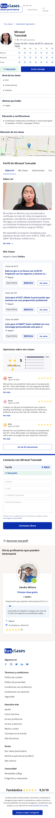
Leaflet (30, 155)
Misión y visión (12, 728)
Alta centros (10, 760)
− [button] (7, 139)
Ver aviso (44, 283)
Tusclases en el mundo (16, 733)
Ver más (6, 243)
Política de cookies (13, 677)
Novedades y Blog (13, 773)
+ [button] (3, 139)
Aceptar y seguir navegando (27, 812)
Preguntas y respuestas (16, 778)
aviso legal (7, 518)
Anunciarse (32, 9)
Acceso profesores (14, 719)
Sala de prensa (12, 738)
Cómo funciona (12, 714)
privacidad (18, 518)
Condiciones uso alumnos (17, 691)
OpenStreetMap (41, 155)
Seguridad (9, 696)
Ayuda (8, 709)
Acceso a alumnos (13, 723)
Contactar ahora (27, 525)
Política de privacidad (15, 682)
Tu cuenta (45, 9)
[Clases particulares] (10, 9)
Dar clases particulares (16, 751)
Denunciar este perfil (17, 540)
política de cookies (41, 805)
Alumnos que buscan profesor (19, 756)
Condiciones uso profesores (18, 687)
